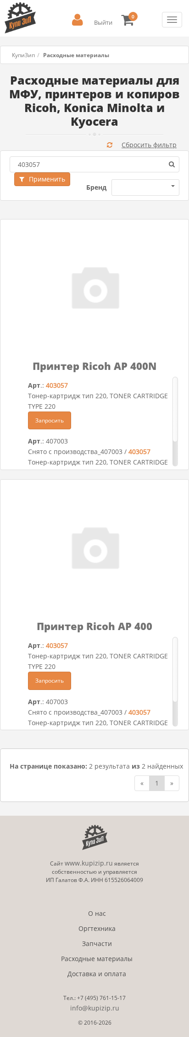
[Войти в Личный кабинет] (77, 20)
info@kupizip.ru (94, 1008)
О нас (97, 913)
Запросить (49, 420)
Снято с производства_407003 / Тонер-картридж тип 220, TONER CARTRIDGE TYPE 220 (98, 462)
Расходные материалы (97, 958)
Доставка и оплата (96, 973)
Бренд (96, 187)
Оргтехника (97, 928)
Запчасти (97, 943)
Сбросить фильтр (149, 144)
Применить (47, 179)
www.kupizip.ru (89, 863)
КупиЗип (23, 55)
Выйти (103, 22)
